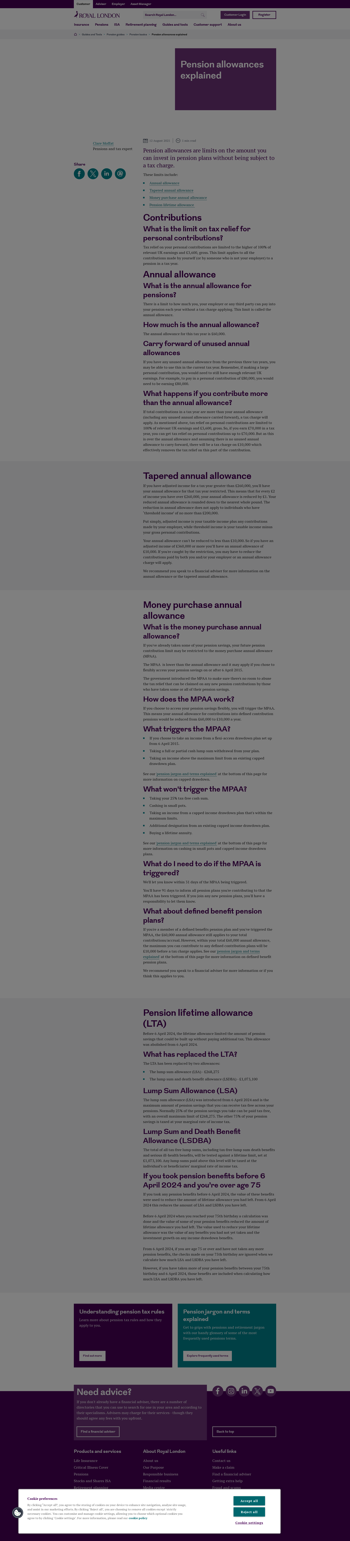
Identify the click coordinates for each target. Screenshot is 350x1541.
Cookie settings (249, 1522)
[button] (18, 1513)
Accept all (249, 1501)
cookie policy (138, 1518)
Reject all (249, 1512)
